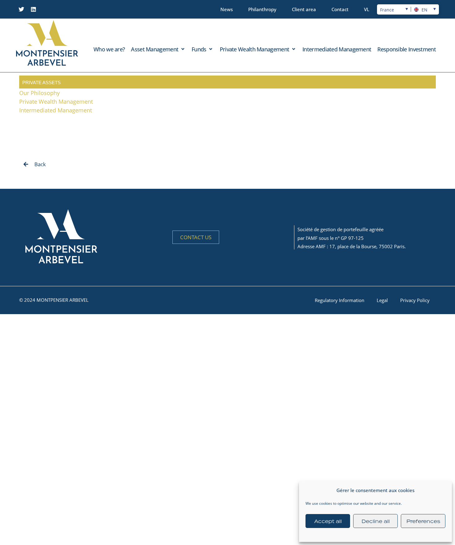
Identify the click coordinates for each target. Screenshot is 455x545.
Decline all (376, 521)
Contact (340, 9)
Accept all (328, 521)
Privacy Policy (415, 300)
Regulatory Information (339, 300)
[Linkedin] (33, 9)
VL (366, 9)
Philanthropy (262, 9)
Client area (304, 9)
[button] (158, 49)
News (226, 9)
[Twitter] (21, 9)
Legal (382, 300)
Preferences (423, 521)
